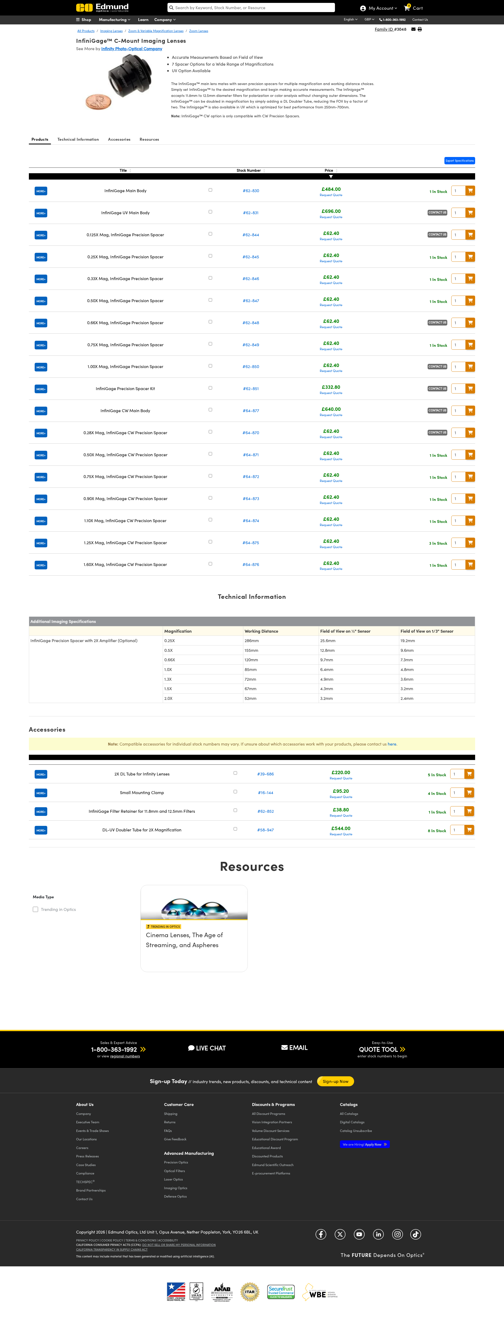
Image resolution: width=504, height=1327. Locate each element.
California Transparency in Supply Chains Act (112, 1249)
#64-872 (251, 476)
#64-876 (251, 564)
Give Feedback (175, 1139)
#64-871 (251, 454)
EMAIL (298, 1047)
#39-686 (265, 774)
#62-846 (251, 278)
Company (163, 19)
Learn (143, 19)
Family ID (384, 29)
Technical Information (78, 139)
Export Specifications (460, 160)
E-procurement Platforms (271, 1173)
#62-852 (266, 811)
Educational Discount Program (275, 1139)
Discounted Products (267, 1156)
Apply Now (362, 1144)
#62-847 (251, 300)
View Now (194, 949)
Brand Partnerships (91, 1190)
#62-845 (251, 256)
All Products (85, 31)
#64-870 (251, 432)
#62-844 (251, 234)
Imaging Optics (175, 1188)
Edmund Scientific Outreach (272, 1164)
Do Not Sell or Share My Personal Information (179, 1245)
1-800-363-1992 (394, 19)
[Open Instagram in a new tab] (397, 1236)
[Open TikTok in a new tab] (416, 1236)
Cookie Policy (112, 1240)
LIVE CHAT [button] (211, 1048)
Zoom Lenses (198, 31)
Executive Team (87, 1122)
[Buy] (470, 191)
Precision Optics (176, 1162)
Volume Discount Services (271, 1130)
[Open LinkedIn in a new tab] (378, 1236)
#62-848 (251, 322)
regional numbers (125, 1055)
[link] (416, 4)
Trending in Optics (58, 909)
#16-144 (265, 792)
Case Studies (86, 1164)
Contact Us (420, 19)
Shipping (170, 1113)
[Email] (413, 29)
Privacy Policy (87, 1240)
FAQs (168, 1130)
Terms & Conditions (140, 1240)
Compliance (85, 1173)
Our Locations (86, 1139)
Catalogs (349, 1113)
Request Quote (331, 194)
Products (40, 139)
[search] (251, 7)
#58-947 (265, 829)
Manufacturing (113, 19)
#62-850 (251, 366)
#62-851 (251, 388)
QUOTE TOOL (378, 1049)
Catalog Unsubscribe (356, 1130)
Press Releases (87, 1156)
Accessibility (168, 1240)
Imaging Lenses (111, 31)
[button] (396, 19)
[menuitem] (89, 19)
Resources (149, 139)
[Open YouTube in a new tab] (359, 1236)
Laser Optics (173, 1179)
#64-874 (251, 520)
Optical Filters (174, 1170)
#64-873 (251, 498)
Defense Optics (175, 1196)
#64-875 (251, 542)
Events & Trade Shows (92, 1130)
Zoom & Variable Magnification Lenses (155, 31)
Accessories (119, 139)
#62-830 (251, 190)
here (392, 744)
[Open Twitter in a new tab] (340, 1236)
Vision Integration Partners (272, 1122)
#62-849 (251, 344)
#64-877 (251, 410)
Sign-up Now (335, 1081)
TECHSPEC (85, 1181)
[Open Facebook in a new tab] (321, 1236)
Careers (82, 1147)
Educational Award (266, 1147)
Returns (170, 1122)
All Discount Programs (268, 1113)
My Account (381, 8)
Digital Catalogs (352, 1122)
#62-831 (251, 212)
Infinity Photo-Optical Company (131, 48)
